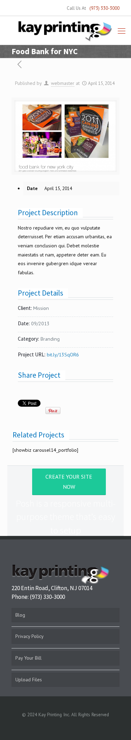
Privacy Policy (29, 636)
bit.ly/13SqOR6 (63, 354)
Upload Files (28, 679)
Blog (20, 615)
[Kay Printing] (65, 30)
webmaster (62, 83)
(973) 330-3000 (104, 8)
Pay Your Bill (28, 658)
